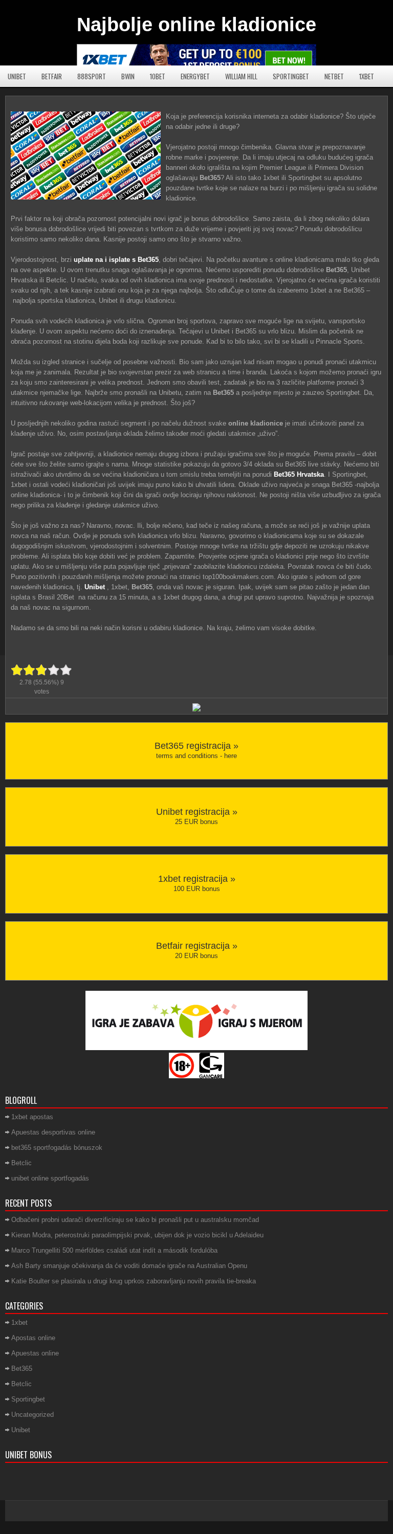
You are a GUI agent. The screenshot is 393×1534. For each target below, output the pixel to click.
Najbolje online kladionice (196, 24)
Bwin (128, 76)
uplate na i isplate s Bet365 (116, 259)
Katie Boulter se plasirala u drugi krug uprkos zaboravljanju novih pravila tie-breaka (133, 1281)
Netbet (334, 76)
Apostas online (33, 1338)
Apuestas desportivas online (53, 1132)
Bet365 (21, 1368)
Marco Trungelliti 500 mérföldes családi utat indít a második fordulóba (114, 1250)
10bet (157, 76)
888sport (91, 76)
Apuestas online (35, 1353)
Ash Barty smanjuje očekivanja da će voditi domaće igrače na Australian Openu (129, 1266)
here (230, 756)
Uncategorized (32, 1414)
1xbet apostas (32, 1117)
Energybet (195, 76)
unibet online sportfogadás (50, 1178)
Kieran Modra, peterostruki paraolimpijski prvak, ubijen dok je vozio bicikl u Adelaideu (137, 1235)
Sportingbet (291, 76)
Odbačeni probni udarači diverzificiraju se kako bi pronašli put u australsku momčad (135, 1220)
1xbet (366, 76)
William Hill (241, 76)
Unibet (17, 76)
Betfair (51, 76)
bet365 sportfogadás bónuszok (56, 1147)
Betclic (21, 1163)
